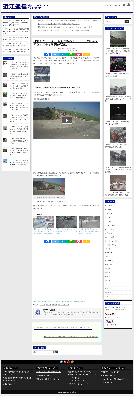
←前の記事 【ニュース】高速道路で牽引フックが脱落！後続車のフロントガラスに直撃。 (63, 327)
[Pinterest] (68, 361)
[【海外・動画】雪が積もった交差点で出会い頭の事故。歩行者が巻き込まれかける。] (89, 222)
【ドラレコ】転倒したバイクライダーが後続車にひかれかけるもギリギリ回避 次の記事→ (71, 337)
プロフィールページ (77, 314)
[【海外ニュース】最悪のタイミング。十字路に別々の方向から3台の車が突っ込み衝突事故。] (43, 222)
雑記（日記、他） (110, 292)
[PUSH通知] (128, 5)
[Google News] (65, 361)
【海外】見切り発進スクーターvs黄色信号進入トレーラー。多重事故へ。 (66, 231)
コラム (107, 221)
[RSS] (72, 361)
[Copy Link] (86, 54)
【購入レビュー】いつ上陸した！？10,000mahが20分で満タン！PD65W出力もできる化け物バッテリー (16, 23)
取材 (106, 268)
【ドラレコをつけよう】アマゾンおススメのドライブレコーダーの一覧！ (59, 301)
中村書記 (61, 48)
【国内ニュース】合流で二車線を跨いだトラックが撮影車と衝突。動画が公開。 (19, 86)
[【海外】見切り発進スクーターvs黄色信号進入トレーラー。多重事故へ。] (66, 222)
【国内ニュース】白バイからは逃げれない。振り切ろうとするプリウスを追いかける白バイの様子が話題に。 (118, 51)
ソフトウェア (109, 229)
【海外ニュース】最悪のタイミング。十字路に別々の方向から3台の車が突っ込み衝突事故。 (43, 231)
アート (107, 205)
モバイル (107, 253)
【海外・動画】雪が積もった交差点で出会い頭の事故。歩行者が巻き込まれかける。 (89, 231)
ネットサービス (109, 241)
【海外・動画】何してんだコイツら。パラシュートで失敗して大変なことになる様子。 (64, 30)
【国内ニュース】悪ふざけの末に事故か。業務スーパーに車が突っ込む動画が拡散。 (19, 96)
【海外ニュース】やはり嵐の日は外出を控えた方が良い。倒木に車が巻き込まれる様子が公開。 (118, 170)
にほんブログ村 (110, 325)
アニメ (107, 209)
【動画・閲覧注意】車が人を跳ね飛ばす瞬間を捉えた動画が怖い (19, 141)
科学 (106, 284)
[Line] (71, 54)
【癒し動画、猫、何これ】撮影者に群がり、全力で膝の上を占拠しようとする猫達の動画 (64, 27)
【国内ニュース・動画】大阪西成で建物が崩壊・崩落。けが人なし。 (58, 24)
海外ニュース (65, 305)
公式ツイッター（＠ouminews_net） (48, 372)
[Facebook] (47, 54)
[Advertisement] (66, 156)
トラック (42, 305)
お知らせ (107, 213)
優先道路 (54, 305)
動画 (76, 50)
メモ (106, 249)
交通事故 (48, 305)
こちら (56, 379)
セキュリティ (109, 225)
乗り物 (72, 50)
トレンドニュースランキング (114, 317)
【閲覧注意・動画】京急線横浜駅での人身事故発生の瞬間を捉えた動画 (19, 76)
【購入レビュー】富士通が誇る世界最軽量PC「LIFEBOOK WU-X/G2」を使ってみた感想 (16, 31)
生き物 (107, 280)
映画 (106, 276)
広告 (106, 272)
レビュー (107, 257)
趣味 (106, 288)
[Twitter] (124, 5)
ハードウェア (109, 245)
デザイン (107, 233)
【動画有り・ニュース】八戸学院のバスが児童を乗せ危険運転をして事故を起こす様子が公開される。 (68, 20)
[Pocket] (78, 54)
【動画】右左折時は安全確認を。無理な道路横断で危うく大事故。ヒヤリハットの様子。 (118, 99)
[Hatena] (63, 54)
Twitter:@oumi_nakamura (61, 314)
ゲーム (107, 217)
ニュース (66, 50)
